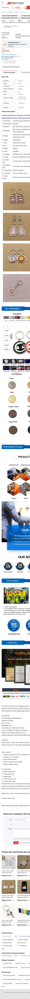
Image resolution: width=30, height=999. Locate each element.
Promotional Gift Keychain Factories (12, 979)
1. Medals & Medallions (8, 939)
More (3, 986)
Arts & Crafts (9, 12)
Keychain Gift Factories (9, 975)
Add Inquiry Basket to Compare (12, 66)
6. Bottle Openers (21, 942)
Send (16, 842)
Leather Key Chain (20, 963)
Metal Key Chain (24, 12)
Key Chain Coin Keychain (22, 983)
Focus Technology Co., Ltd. (21, 992)
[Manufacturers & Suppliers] (15, 3)
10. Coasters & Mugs (7, 945)
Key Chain (16, 12)
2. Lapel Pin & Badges (22, 939)
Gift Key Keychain (7, 983)
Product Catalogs (25, 936)
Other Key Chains (7, 963)
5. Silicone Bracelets (7, 942)
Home (3, 12)
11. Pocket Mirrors (21, 945)
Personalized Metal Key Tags (10, 967)
